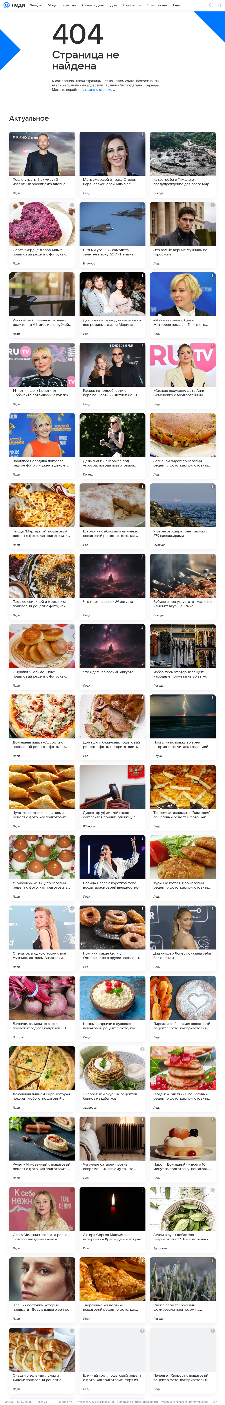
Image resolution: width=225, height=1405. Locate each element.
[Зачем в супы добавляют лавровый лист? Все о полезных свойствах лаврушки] (183, 1220)
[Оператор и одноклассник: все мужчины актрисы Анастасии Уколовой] (42, 938)
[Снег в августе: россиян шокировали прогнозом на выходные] (183, 1290)
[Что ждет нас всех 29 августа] (112, 587)
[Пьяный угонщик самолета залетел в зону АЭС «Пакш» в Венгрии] (112, 235)
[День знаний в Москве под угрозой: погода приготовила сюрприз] (112, 446)
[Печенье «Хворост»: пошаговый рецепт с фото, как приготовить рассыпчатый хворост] (183, 1361)
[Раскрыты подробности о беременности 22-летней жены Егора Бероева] (112, 376)
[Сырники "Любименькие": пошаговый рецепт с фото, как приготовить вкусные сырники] (42, 657)
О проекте (65, 1401)
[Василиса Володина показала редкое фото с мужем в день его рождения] (42, 446)
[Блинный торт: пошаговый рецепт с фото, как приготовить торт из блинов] (112, 1361)
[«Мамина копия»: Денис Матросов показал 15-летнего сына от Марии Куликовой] (183, 305)
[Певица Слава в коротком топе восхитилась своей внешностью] (112, 868)
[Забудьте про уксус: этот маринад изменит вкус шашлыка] (183, 587)
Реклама (41, 1401)
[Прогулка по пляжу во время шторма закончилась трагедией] (183, 727)
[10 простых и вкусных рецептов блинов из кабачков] (112, 1079)
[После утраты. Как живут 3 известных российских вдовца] (42, 165)
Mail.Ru (9, 1401)
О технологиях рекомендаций (95, 1401)
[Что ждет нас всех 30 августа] (112, 657)
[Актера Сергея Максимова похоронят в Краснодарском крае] (112, 1220)
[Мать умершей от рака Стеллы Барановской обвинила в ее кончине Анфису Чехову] (112, 165)
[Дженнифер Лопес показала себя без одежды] (183, 938)
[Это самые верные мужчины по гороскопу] (183, 235)
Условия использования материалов (184, 1401)
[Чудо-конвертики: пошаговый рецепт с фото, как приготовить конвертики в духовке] (42, 798)
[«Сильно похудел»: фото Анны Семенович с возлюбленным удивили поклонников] (183, 376)
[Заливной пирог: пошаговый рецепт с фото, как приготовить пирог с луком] (183, 446)
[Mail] (7, 5)
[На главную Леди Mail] (17, 5)
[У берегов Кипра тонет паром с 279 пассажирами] (183, 516)
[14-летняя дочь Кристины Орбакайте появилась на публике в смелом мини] (42, 376)
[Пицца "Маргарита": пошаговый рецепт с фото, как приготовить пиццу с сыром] (42, 516)
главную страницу (99, 89)
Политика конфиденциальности (137, 1401)
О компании (24, 1401)
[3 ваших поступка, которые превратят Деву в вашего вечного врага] (42, 1290)
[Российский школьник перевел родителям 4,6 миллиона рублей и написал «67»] (42, 305)
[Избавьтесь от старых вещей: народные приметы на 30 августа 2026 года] (183, 657)
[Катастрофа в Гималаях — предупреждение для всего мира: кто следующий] (183, 165)
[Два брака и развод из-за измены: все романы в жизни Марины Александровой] (112, 305)
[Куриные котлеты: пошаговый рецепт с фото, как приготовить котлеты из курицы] (183, 868)
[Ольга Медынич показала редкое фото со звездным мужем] (42, 1220)
